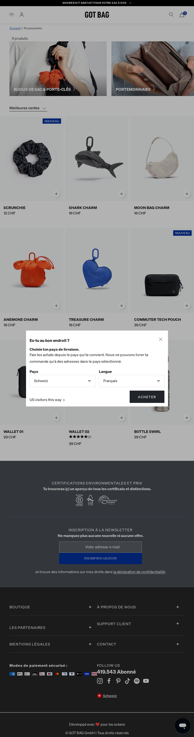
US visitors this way (46, 399)
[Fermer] (160, 339)
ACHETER (147, 397)
